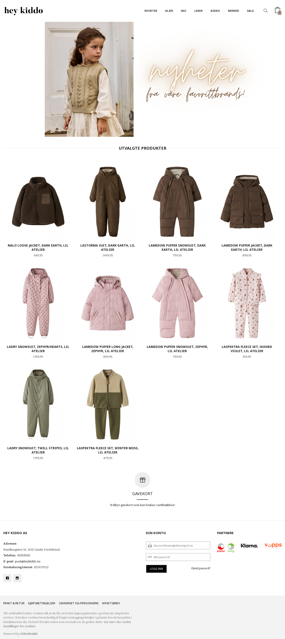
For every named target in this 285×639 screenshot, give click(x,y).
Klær (169, 11)
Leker (198, 11)
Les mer (109, 622)
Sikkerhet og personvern (78, 603)
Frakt (7, 603)
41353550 (23, 555)
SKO (183, 11)
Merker (233, 11)
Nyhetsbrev (111, 603)
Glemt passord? (200, 568)
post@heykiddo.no (28, 561)
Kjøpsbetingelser (41, 603)
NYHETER (151, 11)
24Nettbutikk (29, 633)
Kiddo (215, 11)
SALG (250, 11)
